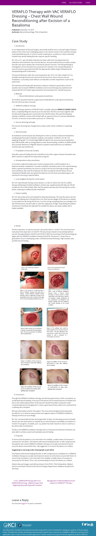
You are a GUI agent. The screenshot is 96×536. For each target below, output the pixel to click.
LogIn (88, 3)
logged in (24, 503)
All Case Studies (75, 3)
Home (64, 3)
